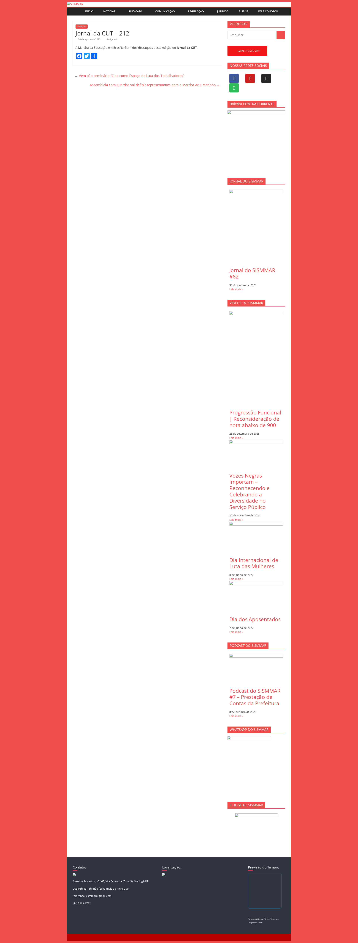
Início (89, 11)
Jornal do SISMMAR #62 (252, 273)
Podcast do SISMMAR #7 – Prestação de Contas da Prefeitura (254, 697)
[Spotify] (234, 87)
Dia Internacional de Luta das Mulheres (253, 563)
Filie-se (243, 11)
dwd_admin (112, 39)
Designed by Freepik (255, 923)
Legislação (196, 11)
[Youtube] (250, 78)
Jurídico (222, 11)
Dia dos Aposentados (255, 619)
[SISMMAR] (75, 4)
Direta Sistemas (271, 919)
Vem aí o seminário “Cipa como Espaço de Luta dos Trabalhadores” (129, 75)
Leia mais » (236, 289)
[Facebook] (234, 78)
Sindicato (135, 11)
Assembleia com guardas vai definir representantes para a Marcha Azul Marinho (155, 85)
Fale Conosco (268, 11)
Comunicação (165, 11)
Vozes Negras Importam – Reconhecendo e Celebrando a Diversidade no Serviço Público (249, 491)
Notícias (109, 11)
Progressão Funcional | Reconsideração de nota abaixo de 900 (255, 418)
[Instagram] (266, 78)
